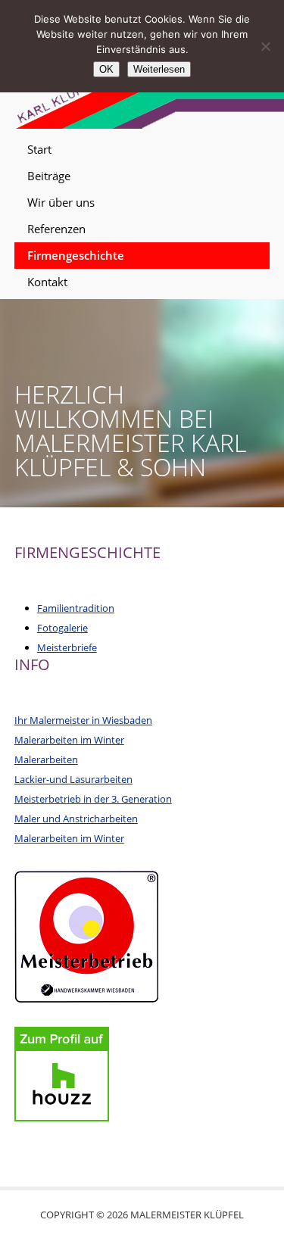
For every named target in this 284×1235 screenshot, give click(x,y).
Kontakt (47, 281)
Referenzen (56, 228)
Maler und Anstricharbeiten (76, 818)
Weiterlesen (159, 69)
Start (39, 149)
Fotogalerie (62, 628)
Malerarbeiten (46, 759)
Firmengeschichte (75, 255)
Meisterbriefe (67, 647)
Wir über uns (61, 202)
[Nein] (265, 46)
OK (106, 69)
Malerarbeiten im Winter (69, 740)
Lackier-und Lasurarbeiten (73, 779)
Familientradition (75, 608)
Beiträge (48, 175)
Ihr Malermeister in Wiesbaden (83, 720)
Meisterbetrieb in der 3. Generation (93, 799)
